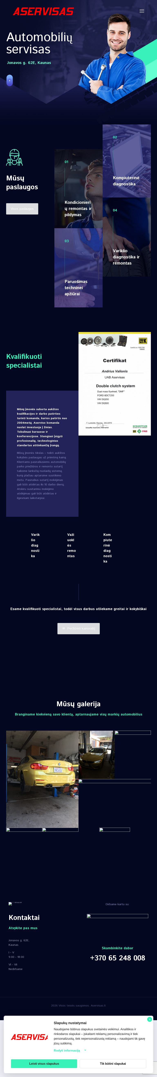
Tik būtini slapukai (113, 1063)
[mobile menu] (141, 11)
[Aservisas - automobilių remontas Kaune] (43, 11)
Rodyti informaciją (67, 1050)
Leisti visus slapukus (44, 1063)
